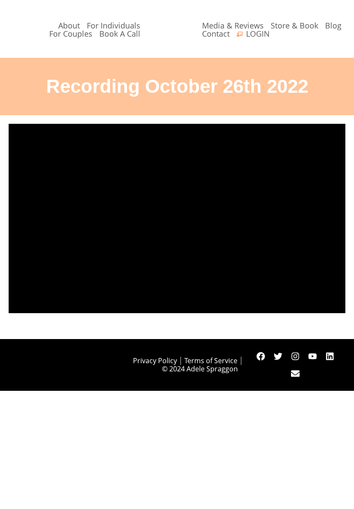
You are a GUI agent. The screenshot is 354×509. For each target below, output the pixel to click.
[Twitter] (278, 356)
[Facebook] (260, 356)
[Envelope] (295, 373)
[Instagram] (295, 356)
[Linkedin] (329, 356)
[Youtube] (312, 356)
